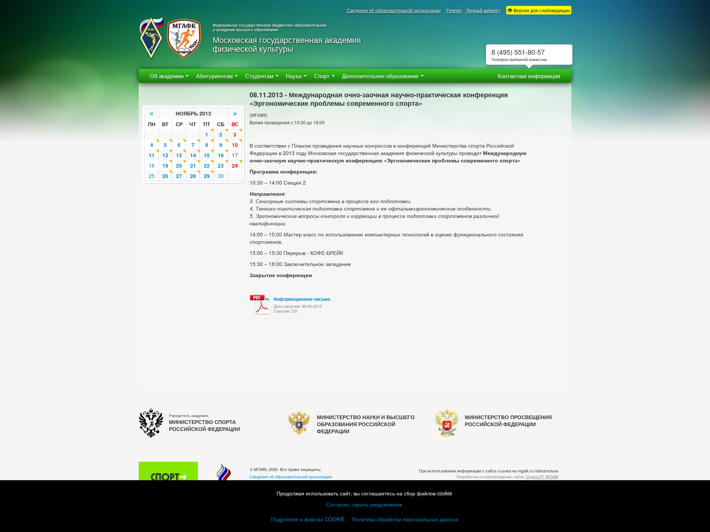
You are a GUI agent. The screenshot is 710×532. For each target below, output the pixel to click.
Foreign (454, 10)
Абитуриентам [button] (215, 76)
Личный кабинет (483, 10)
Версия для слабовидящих (541, 10)
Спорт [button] (322, 76)
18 (152, 165)
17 (235, 155)
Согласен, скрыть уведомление (364, 504)
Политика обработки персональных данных (405, 519)
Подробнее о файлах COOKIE (308, 519)
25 (152, 175)
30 (221, 175)
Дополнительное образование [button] (381, 76)
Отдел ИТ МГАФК (542, 476)
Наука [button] (294, 76)
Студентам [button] (260, 76)
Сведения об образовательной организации (394, 10)
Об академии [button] (167, 76)
